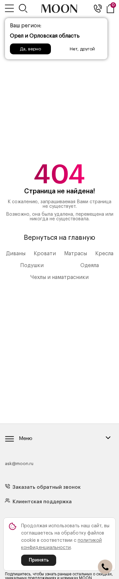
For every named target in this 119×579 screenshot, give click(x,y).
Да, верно (30, 49)
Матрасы (75, 253)
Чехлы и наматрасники (59, 277)
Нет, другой (82, 49)
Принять (39, 560)
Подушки (32, 265)
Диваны (15, 253)
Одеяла (89, 265)
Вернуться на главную (59, 237)
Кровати (45, 253)
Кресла (104, 253)
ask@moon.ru (19, 463)
